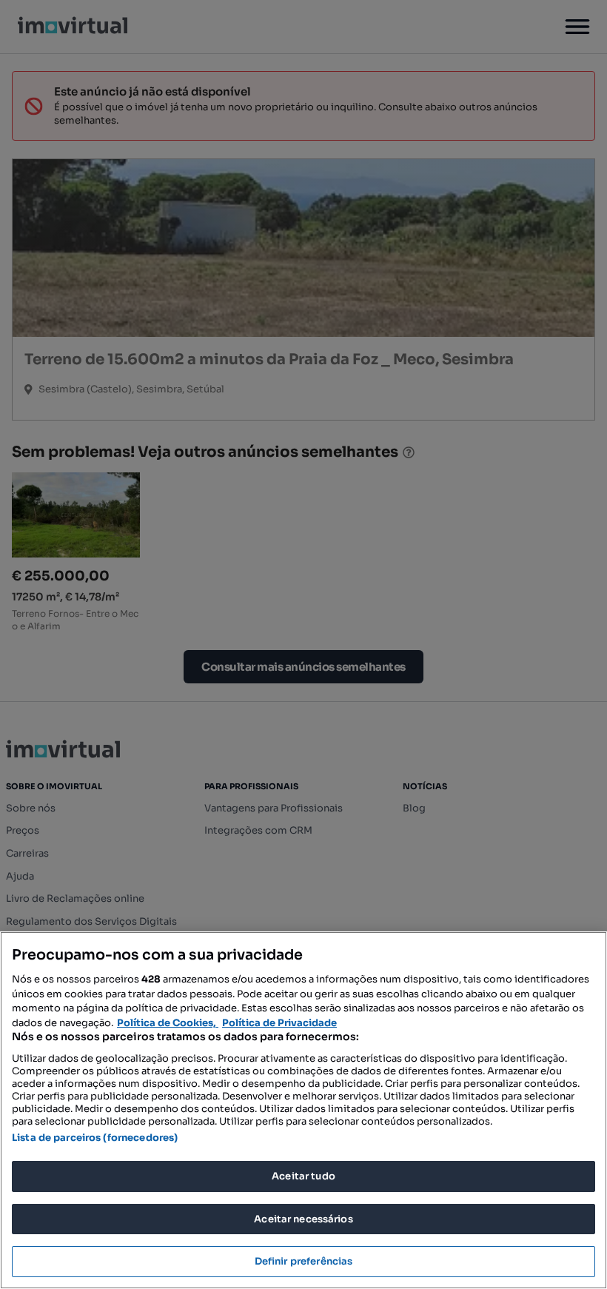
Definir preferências (304, 1261)
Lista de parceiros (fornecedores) (95, 1137)
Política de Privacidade (279, 1023)
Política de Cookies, (167, 1023)
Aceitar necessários (303, 1219)
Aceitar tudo (303, 1176)
